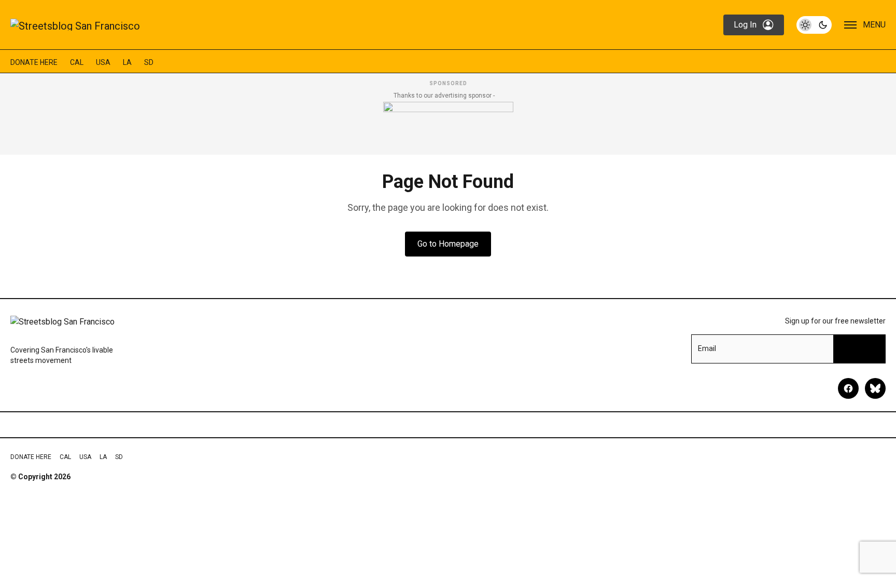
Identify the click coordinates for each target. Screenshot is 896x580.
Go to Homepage (448, 244)
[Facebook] (848, 388)
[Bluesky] (875, 388)
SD (148, 62)
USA (103, 62)
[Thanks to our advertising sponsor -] (448, 125)
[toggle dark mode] (814, 25)
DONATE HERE (34, 62)
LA (127, 62)
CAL (76, 62)
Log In (745, 25)
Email (707, 348)
